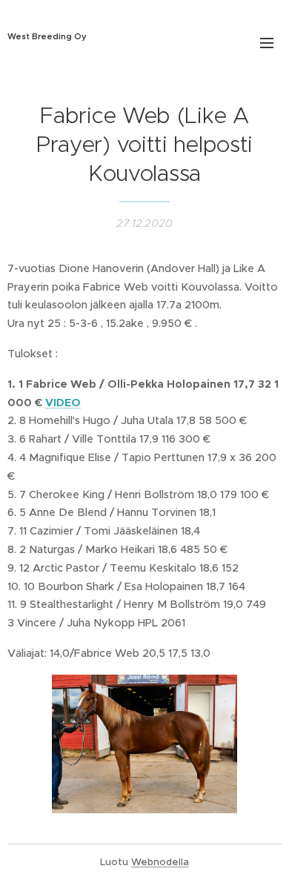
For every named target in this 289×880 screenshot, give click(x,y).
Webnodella (160, 862)
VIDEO (63, 402)
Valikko (267, 42)
